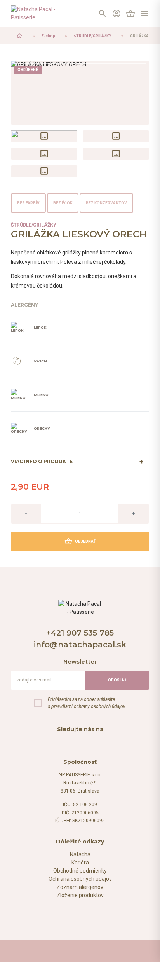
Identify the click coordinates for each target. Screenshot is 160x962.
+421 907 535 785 (80, 633)
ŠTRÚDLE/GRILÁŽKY (92, 36)
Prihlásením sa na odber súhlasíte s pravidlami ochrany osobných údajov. (87, 703)
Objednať (80, 541)
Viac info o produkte (42, 461)
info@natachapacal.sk (80, 644)
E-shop (48, 36)
